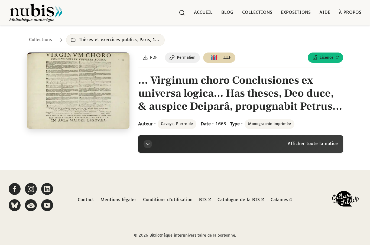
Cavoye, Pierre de (177, 124)
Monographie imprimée (269, 124)
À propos (350, 12)
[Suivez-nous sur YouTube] (47, 205)
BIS (203, 200)
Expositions (296, 12)
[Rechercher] (182, 12)
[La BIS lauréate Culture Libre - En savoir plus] (345, 200)
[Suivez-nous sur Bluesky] (15, 205)
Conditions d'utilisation (168, 200)
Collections (257, 12)
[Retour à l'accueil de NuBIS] (36, 12)
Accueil (203, 12)
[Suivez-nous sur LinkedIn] (47, 189)
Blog (227, 12)
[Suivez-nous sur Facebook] (15, 189)
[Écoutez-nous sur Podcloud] (31, 205)
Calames (279, 200)
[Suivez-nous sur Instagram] (31, 189)
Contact (86, 200)
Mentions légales (118, 200)
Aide (324, 12)
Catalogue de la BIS (239, 200)
